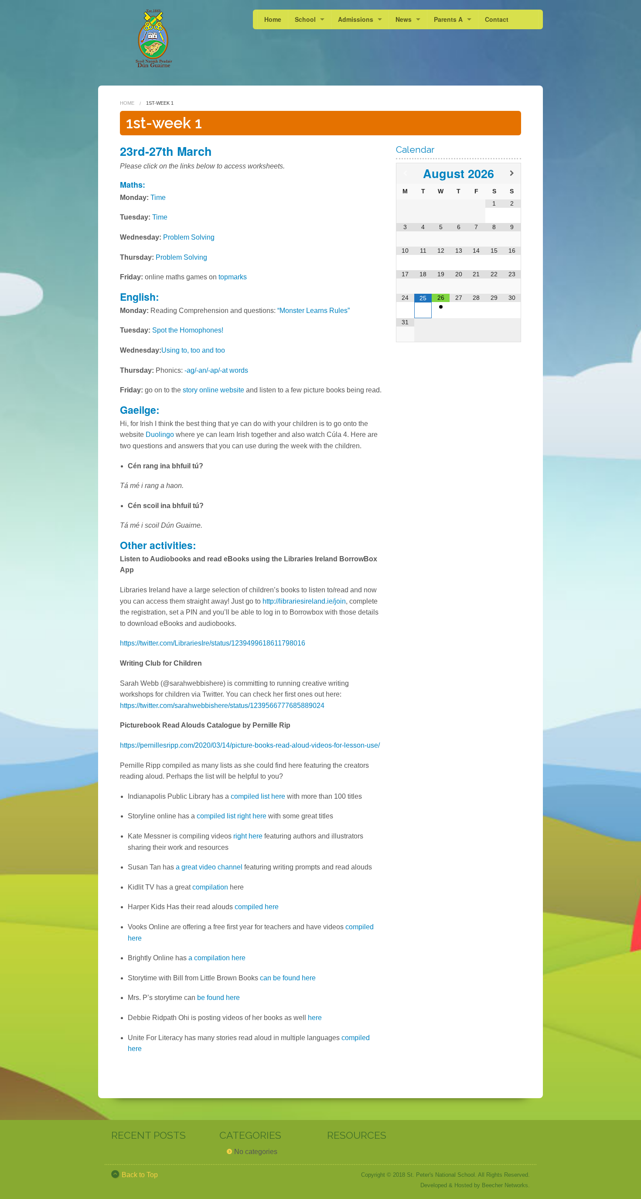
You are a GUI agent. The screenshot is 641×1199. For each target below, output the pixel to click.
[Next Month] (512, 173)
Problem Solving (189, 237)
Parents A (448, 19)
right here (248, 836)
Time (158, 197)
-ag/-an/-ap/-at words (217, 370)
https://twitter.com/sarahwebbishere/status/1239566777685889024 (222, 705)
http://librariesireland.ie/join (303, 601)
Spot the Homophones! (187, 330)
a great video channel (209, 867)
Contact (496, 19)
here (315, 1017)
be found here (218, 997)
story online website (213, 390)
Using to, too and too (193, 350)
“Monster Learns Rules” (313, 310)
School (305, 19)
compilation (210, 887)
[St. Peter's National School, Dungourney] (154, 38)
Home (272, 19)
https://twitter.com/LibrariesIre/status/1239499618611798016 (212, 643)
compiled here (257, 906)
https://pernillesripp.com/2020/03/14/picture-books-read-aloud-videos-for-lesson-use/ (250, 745)
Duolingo (160, 434)
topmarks (232, 277)
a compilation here (216, 958)
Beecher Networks (505, 1185)
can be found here (288, 978)
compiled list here (259, 796)
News (404, 19)
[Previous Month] (405, 173)
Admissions (355, 19)
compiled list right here (231, 816)
